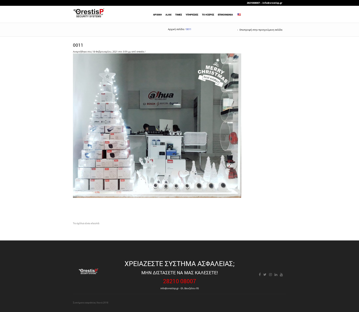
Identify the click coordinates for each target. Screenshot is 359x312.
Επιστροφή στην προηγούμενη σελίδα (261, 29)
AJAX (168, 14)
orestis (140, 51)
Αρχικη (157, 14)
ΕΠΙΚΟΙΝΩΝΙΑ (225, 14)
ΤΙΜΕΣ (178, 14)
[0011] (157, 125)
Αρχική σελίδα (176, 29)
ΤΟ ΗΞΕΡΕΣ (208, 14)
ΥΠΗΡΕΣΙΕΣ (192, 14)
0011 (78, 45)
